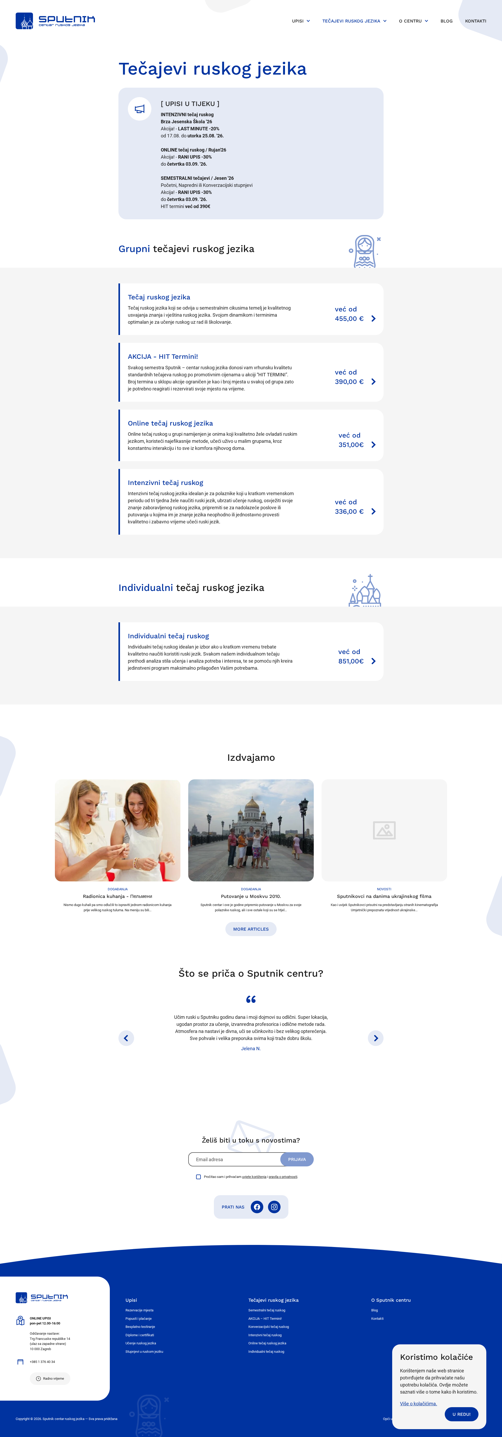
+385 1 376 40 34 (42, 1362)
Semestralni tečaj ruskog (266, 1310)
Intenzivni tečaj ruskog (265, 1335)
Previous (126, 1038)
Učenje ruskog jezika (141, 1343)
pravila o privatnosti (283, 1177)
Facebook (257, 1207)
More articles (251, 929)
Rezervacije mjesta (139, 1310)
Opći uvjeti (390, 1419)
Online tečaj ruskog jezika (267, 1343)
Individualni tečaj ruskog (266, 1352)
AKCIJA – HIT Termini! (265, 1319)
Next (376, 1038)
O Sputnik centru (391, 1300)
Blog (447, 21)
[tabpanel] (251, 1024)
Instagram (274, 1207)
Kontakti (475, 21)
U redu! (462, 1414)
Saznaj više (252, 309)
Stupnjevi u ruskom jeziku (144, 1352)
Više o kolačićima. (418, 1403)
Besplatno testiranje (140, 1327)
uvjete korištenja (254, 1177)
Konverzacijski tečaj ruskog (268, 1327)
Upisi (298, 21)
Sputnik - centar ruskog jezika (55, 21)
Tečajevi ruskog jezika (351, 21)
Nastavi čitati (117, 846)
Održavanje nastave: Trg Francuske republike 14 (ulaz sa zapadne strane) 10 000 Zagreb (50, 1333)
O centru (410, 21)
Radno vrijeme (53, 1378)
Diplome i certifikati (140, 1335)
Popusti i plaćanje (139, 1319)
